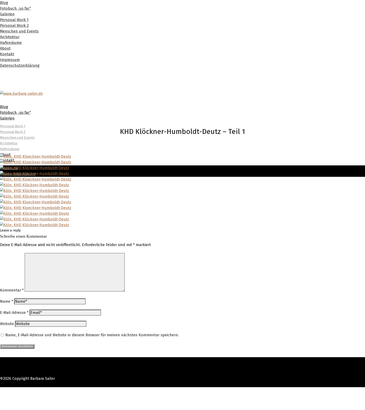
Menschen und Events (19, 31)
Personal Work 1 (14, 20)
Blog (4, 2)
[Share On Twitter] (0, 395)
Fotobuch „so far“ (15, 8)
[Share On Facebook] (0, 390)
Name (6, 301)
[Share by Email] (0, 407)
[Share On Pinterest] (0, 401)
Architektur (9, 37)
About (5, 48)
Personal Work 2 (14, 25)
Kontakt (7, 54)
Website (7, 323)
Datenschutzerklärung (19, 65)
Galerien (7, 14)
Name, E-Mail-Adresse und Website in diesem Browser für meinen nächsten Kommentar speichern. (92, 335)
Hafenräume (11, 42)
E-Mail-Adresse (14, 312)
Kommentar (12, 290)
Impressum (10, 59)
